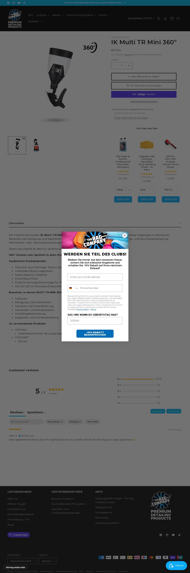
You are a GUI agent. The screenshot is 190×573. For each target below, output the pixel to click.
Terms (93, 309)
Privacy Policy (83, 309)
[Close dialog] (124, 235)
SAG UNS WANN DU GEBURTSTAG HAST (93, 314)
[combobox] (73, 288)
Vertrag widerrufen (15, 567)
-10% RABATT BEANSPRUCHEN (95, 333)
